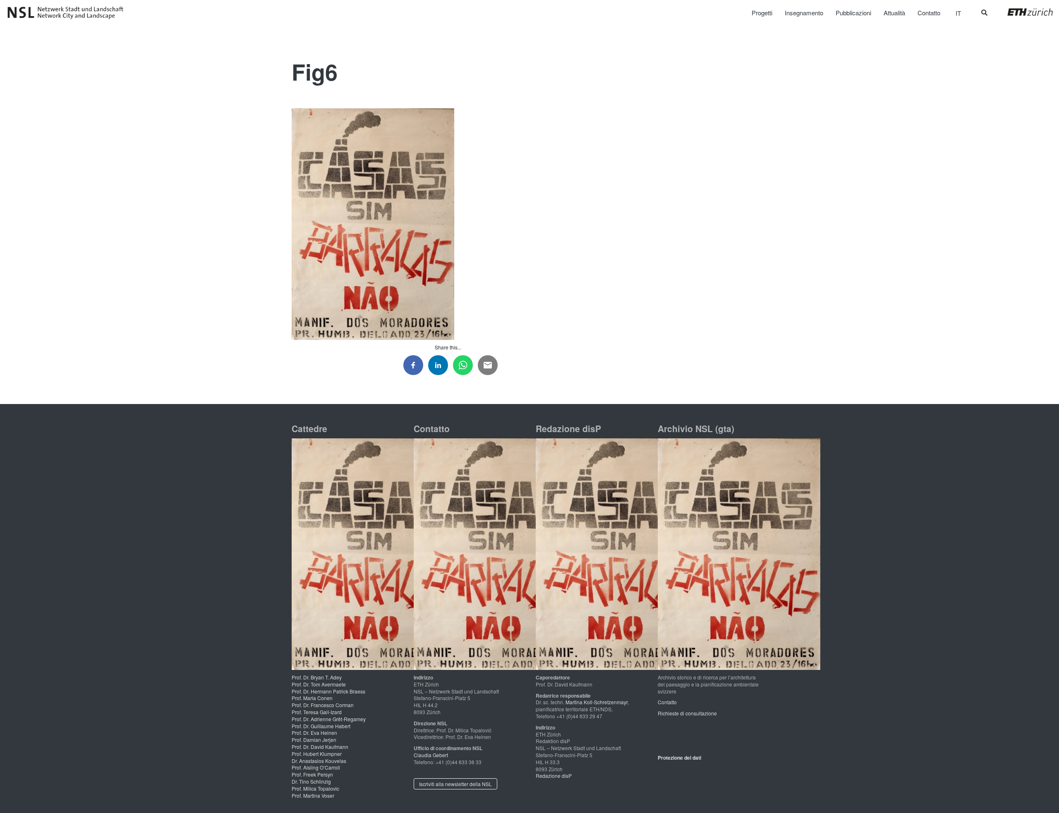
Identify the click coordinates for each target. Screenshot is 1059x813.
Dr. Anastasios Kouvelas (319, 760)
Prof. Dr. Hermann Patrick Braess (328, 691)
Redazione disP (554, 775)
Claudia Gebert (431, 754)
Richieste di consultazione (687, 713)
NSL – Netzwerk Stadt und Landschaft (68, 12)
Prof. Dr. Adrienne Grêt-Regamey (329, 718)
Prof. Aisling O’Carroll (316, 767)
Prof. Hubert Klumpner (317, 753)
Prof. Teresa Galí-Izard (317, 711)
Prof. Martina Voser (313, 795)
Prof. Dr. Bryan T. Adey (317, 677)
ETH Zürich (1023, 12)
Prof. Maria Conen (312, 697)
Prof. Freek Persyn (312, 774)
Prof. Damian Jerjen (314, 739)
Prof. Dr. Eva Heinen (314, 732)
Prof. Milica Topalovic (315, 788)
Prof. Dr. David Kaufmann (320, 746)
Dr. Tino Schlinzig (311, 781)
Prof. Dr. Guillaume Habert (321, 725)
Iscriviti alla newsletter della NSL (455, 783)
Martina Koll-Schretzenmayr (596, 701)
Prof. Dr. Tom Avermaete (319, 684)
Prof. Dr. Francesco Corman (323, 704)
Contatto (667, 701)
